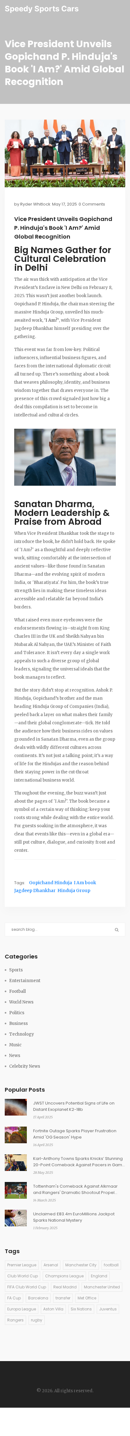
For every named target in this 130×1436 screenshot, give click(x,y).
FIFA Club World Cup (26, 1287)
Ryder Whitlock (35, 204)
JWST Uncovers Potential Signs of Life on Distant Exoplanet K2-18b (74, 1106)
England (99, 1276)
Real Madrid (65, 1287)
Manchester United (102, 1287)
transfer (63, 1298)
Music (15, 1045)
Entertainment (24, 980)
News (14, 1055)
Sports (16, 970)
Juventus (108, 1309)
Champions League (64, 1276)
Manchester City (81, 1265)
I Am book (85, 882)
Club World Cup (22, 1276)
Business (18, 1023)
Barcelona (38, 1298)
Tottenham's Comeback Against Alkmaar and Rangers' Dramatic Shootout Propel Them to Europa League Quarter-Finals (75, 1189)
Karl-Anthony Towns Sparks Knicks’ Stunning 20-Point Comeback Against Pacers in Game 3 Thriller (79, 1162)
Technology (21, 1034)
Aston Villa (53, 1309)
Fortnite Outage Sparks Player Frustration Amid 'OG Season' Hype (74, 1134)
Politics (16, 1012)
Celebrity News (24, 1066)
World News (21, 1002)
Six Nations (81, 1309)
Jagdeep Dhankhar (35, 890)
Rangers (15, 1320)
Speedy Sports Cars (42, 8)
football (111, 1265)
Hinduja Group (73, 890)
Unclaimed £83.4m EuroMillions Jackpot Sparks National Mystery (74, 1217)
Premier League (21, 1265)
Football (17, 991)
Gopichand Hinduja (50, 882)
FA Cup (14, 1298)
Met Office (87, 1298)
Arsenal (51, 1265)
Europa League (21, 1309)
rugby (36, 1320)
